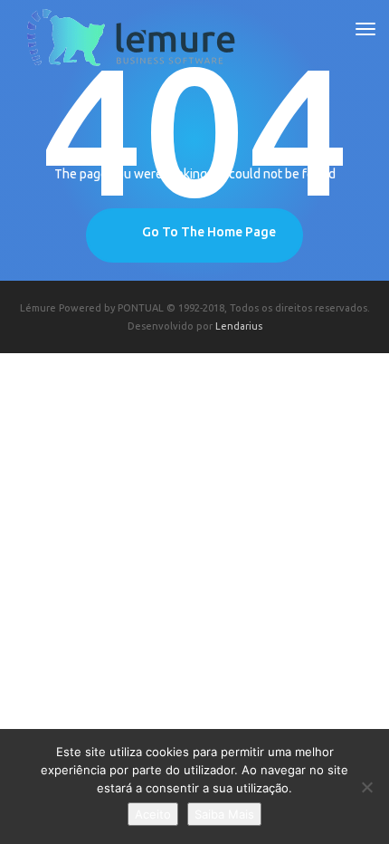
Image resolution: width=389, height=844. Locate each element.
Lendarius (238, 326)
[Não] (366, 787)
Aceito (153, 814)
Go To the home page (209, 232)
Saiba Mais (224, 814)
